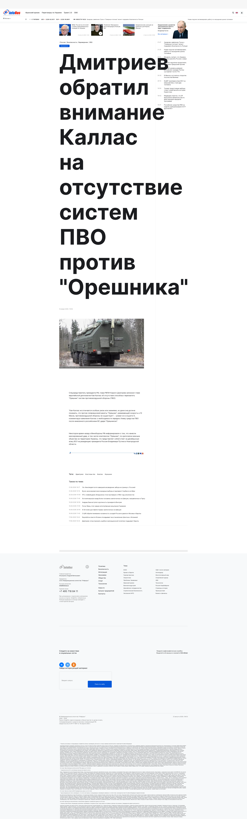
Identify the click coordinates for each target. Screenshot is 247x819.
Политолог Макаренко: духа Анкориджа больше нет (112, 26)
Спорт (100, 581)
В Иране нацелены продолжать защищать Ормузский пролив (175, 63)
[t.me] (67, 664)
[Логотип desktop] (11, 13)
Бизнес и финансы (161, 593)
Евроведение (83, 42)
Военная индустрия (130, 585)
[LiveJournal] (135, 453)
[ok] (73, 664)
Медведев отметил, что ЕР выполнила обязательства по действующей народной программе (174, 98)
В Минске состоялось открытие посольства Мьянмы (175, 76)
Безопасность (72, 42)
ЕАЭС (125, 570)
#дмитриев (79, 474)
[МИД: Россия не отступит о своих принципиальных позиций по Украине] (65, 30)
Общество (102, 578)
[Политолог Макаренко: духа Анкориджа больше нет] (97, 30)
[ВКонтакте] (137, 453)
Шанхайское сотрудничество (132, 588)
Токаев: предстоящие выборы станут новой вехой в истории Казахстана (174, 90)
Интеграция (102, 572)
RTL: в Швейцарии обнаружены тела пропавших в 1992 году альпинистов (108, 495)
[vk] (61, 664)
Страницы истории (161, 588)
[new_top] (70, 453)
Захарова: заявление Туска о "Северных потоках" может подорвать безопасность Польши (50, 19)
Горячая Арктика (129, 575)
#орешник (108, 474)
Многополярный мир (162, 575)
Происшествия (160, 590)
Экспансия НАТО (129, 593)
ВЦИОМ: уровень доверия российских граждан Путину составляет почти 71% (174, 70)
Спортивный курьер (162, 577)
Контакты (101, 594)
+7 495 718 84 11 (68, 591)
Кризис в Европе (129, 572)
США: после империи (162, 570)
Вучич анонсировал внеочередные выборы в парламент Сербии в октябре (108, 491)
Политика (101, 566)
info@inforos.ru (64, 585)
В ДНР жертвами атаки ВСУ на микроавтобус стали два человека (174, 83)
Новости (101, 588)
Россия (63, 42)
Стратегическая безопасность (133, 590)
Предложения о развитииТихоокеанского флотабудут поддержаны (166, 26)
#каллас (100, 474)
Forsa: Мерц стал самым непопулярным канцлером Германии (104, 506)
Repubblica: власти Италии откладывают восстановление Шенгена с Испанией (110, 517)
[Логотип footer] (66, 567)
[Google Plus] (143, 453)
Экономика (102, 575)
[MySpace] (141, 453)
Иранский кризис (32, 13)
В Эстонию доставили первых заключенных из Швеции (101, 510)
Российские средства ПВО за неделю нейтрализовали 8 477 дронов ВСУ (175, 106)
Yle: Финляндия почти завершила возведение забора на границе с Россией (108, 487)
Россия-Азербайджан (162, 585)
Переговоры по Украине (52, 13)
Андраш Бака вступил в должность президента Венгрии (102, 502)
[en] (237, 12)
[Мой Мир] (139, 453)
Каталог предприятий (106, 591)
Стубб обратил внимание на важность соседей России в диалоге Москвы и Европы (111, 513)
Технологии (102, 584)
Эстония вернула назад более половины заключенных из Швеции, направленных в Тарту (113, 498)
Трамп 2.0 (68, 13)
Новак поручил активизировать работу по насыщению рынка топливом (145, 19)
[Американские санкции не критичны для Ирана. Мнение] (129, 30)
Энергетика (127, 577)
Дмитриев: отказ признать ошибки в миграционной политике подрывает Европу (110, 521)
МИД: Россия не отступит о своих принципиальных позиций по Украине (80, 26)
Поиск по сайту (100, 684)
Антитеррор (159, 572)
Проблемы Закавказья (130, 580)
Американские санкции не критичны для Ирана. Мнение (144, 26)
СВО (76, 13)
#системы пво (90, 474)
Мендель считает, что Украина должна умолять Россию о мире (175, 58)
